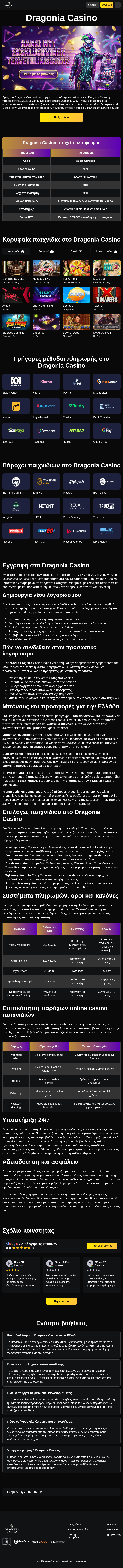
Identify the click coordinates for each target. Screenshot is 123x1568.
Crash (74, 251)
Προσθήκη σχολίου (102, 1245)
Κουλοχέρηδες (104, 251)
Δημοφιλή (14, 251)
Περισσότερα (61, 1301)
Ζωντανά (44, 251)
